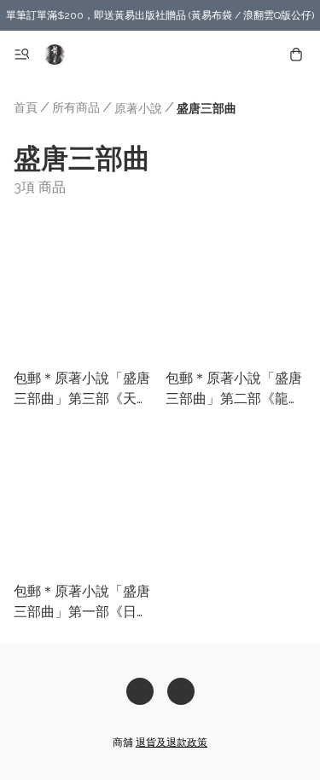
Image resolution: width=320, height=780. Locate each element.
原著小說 (138, 108)
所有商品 (76, 107)
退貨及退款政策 (171, 742)
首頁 (26, 107)
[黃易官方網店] (54, 54)
